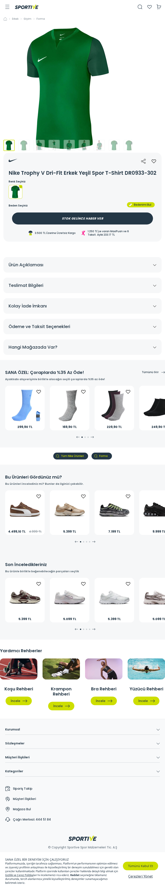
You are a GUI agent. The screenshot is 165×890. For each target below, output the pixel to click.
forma (41, 19)
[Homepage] (27, 7)
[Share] (143, 161)
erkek (15, 19)
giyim (27, 19)
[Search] (140, 6)
